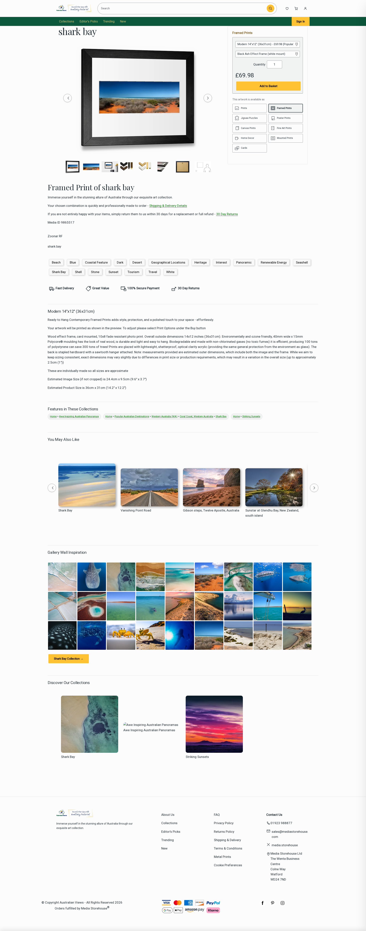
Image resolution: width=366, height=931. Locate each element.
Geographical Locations (168, 262)
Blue (73, 262)
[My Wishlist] (287, 8)
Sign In (300, 21)
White (170, 272)
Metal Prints (222, 857)
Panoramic (244, 262)
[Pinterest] (273, 905)
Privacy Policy (224, 823)
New (123, 21)
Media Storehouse (94, 908)
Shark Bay (59, 272)
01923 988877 (281, 823)
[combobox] (182, 8)
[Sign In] (305, 8)
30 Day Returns (227, 214)
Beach (56, 262)
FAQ (217, 815)
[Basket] (296, 8)
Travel (152, 272)
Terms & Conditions (228, 848)
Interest (221, 262)
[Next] (208, 98)
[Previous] (67, 98)
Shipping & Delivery (227, 840)
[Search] (270, 8)
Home (53, 416)
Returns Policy (224, 832)
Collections (66, 21)
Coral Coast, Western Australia (196, 416)
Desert (137, 262)
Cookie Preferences (228, 865)
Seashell (302, 262)
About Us (167, 815)
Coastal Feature (96, 262)
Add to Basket (268, 86)
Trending (109, 21)
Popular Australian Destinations (132, 416)
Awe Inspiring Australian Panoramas (79, 416)
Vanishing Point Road (136, 510)
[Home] (73, 8)
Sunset (113, 272)
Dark (120, 262)
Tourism (133, 272)
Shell (78, 272)
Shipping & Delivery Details (168, 206)
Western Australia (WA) (164, 416)
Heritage (200, 262)
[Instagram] (282, 905)
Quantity (259, 64)
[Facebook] (263, 905)
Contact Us (274, 815)
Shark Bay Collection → (68, 658)
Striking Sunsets (251, 416)
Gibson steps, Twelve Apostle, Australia (211, 510)
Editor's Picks (88, 21)
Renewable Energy (274, 262)
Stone (95, 272)
